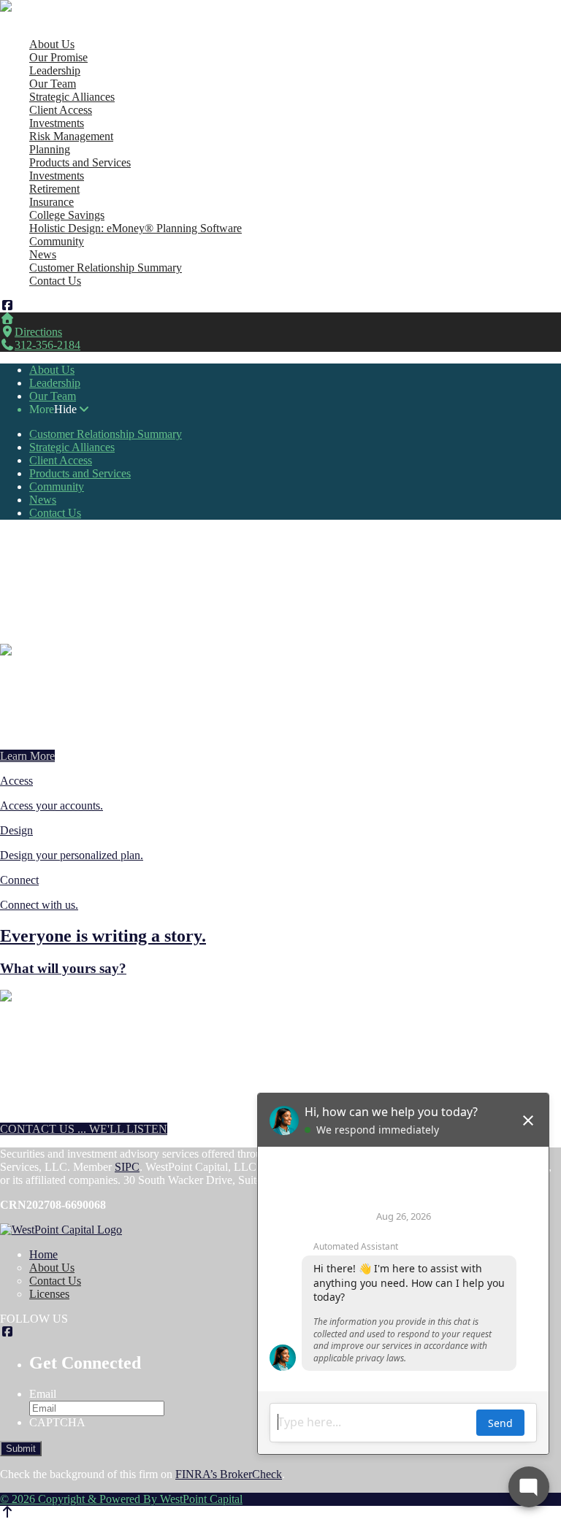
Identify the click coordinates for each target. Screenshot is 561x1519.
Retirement (54, 188)
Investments (56, 123)
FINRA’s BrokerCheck (228, 1474)
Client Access (60, 110)
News (42, 254)
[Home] (7, 318)
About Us (52, 44)
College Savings (66, 215)
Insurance (51, 202)
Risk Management (71, 136)
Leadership (54, 70)
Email (42, 1394)
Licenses (49, 1294)
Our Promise (58, 57)
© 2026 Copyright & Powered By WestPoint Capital (121, 1499)
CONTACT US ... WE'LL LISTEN (83, 1129)
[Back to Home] (61, 6)
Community (56, 241)
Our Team (52, 83)
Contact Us (55, 280)
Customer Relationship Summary (105, 267)
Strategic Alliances (72, 97)
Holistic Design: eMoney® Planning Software (135, 228)
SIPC (127, 1167)
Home (43, 31)
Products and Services (80, 162)
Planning (49, 149)
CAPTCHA (57, 1422)
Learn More (27, 756)
